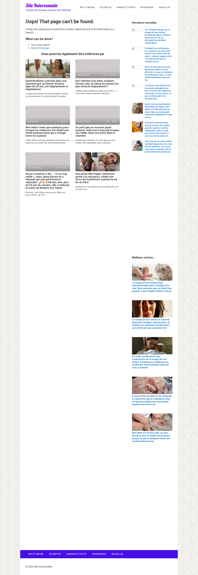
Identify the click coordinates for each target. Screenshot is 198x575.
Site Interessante (41, 5)
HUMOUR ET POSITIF (126, 7)
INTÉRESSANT (147, 7)
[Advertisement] (152, 205)
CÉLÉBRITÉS (106, 7)
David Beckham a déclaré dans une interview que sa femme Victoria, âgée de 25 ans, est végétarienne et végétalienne (47, 85)
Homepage (43, 48)
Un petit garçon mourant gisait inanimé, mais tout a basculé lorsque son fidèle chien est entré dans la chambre (97, 131)
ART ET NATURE (87, 7)
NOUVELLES (164, 7)
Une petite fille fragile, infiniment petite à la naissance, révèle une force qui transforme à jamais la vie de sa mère (96, 178)
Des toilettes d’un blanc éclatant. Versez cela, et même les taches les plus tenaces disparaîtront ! (97, 83)
